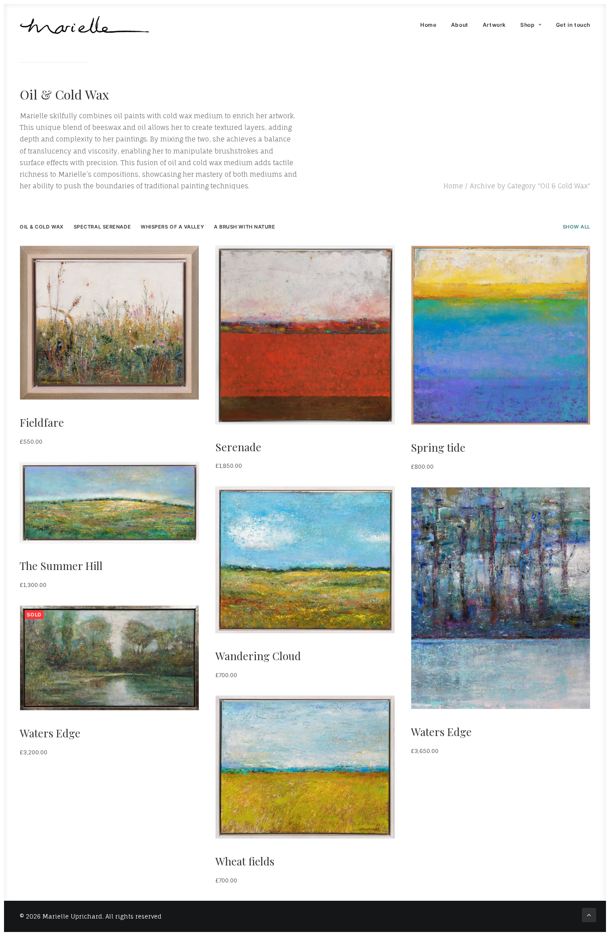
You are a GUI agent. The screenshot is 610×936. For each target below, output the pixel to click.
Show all (576, 227)
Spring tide (438, 447)
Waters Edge (441, 731)
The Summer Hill (61, 565)
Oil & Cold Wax (42, 227)
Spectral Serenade (102, 227)
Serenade (238, 447)
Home (428, 24)
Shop (527, 24)
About (459, 24)
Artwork (494, 24)
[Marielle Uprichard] (85, 25)
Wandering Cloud (258, 656)
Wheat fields (244, 861)
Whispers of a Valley (172, 227)
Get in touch (573, 24)
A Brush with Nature (244, 227)
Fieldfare (42, 422)
